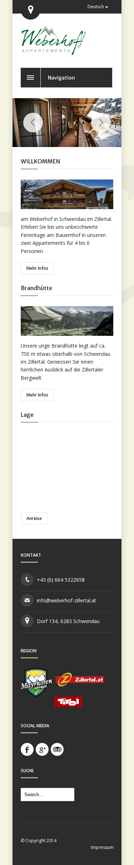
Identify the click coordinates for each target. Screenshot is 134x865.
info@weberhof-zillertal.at (66, 600)
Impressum (102, 847)
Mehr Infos (37, 268)
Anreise (34, 518)
